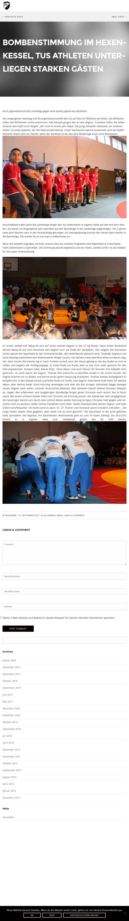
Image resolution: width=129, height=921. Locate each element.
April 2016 (8, 742)
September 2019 (12, 687)
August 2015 (9, 777)
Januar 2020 (9, 660)
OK (32, 915)
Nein (51, 915)
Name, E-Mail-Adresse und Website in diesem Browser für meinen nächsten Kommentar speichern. (59, 617)
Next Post (118, 16)
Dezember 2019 (11, 667)
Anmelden (8, 817)
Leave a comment (74, 515)
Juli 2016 (7, 735)
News (60, 515)
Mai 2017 (8, 701)
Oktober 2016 (10, 722)
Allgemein (50, 515)
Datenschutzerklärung (84, 915)
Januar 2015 (9, 790)
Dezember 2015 (11, 749)
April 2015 (8, 784)
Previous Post (14, 16)
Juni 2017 (8, 694)
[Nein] (124, 913)
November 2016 (11, 715)
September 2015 (12, 770)
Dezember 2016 (11, 708)
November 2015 (11, 756)
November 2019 (11, 674)
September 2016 (12, 729)
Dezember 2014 (11, 797)
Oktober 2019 (10, 681)
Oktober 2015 (10, 763)
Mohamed (11, 515)
